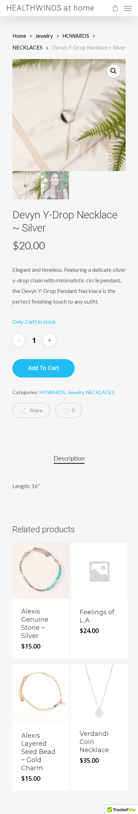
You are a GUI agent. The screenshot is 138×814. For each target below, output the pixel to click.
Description (69, 458)
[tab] (69, 458)
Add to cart (43, 368)
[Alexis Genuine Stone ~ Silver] (40, 571)
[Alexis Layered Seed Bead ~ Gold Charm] (40, 693)
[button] (113, 71)
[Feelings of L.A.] (99, 571)
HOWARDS (75, 36)
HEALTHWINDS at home (50, 8)
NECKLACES (27, 47)
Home (19, 36)
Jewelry (44, 36)
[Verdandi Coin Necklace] (99, 692)
